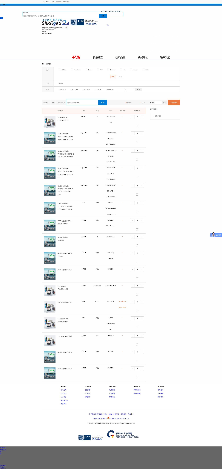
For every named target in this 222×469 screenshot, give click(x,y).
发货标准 (112, 390)
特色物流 (112, 397)
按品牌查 (98, 57)
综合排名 (46, 102)
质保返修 (160, 393)
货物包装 (112, 393)
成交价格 (61, 102)
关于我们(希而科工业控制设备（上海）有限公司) (104, 414)
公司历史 (63, 390)
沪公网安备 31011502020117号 (119, 419)
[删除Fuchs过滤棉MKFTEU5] (137, 311)
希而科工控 (137, 390)
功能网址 (143, 57)
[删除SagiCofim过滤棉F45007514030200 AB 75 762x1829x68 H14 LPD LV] (137, 177)
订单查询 (88, 393)
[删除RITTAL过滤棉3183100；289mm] (137, 262)
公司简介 (63, 393)
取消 (120, 76)
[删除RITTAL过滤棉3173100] (137, 278)
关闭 (107, 25)
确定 (1, 18)
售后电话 (160, 390)
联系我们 (165, 57)
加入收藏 (46, 2)
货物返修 (88, 397)
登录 (76, 57)
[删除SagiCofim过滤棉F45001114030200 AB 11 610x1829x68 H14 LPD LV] (137, 142)
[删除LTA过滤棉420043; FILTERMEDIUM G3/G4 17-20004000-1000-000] (137, 212)
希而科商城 (66, 2)
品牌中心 (131, 414)
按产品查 (120, 57)
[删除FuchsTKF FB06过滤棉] (137, 344)
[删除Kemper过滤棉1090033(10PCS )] (137, 126)
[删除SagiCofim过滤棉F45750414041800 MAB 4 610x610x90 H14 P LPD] (137, 194)
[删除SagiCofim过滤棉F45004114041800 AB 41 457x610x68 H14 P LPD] (137, 159)
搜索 (103, 16)
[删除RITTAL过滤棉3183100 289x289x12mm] (137, 229)
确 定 (164, 102)
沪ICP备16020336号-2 (100, 419)
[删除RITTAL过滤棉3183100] (137, 377)
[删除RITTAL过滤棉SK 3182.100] (137, 245)
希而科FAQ (64, 400)
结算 (47, 31)
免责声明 (63, 404)
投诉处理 (160, 397)
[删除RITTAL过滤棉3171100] (137, 361)
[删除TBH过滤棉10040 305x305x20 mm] (137, 327)
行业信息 (63, 397)
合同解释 (88, 390)
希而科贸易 (137, 393)
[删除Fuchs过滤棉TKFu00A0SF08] (137, 294)
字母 (53, 102)
